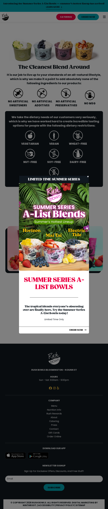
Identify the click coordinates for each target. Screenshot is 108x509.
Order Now (76, 330)
